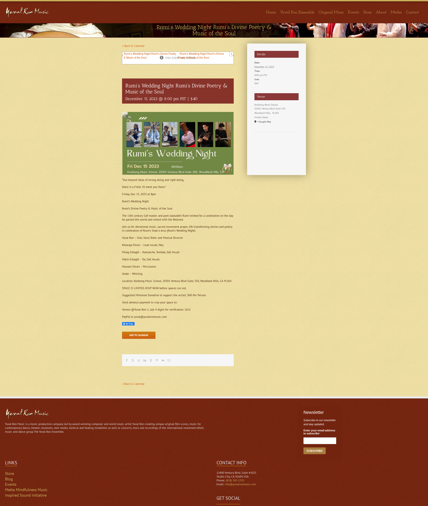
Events (10, 484)
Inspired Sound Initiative (26, 495)
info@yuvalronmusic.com (240, 484)
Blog (9, 479)
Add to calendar (138, 335)
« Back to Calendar (133, 46)
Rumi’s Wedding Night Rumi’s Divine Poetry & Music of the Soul (150, 55)
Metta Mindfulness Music (26, 489)
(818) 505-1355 (235, 480)
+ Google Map (264, 121)
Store (9, 473)
